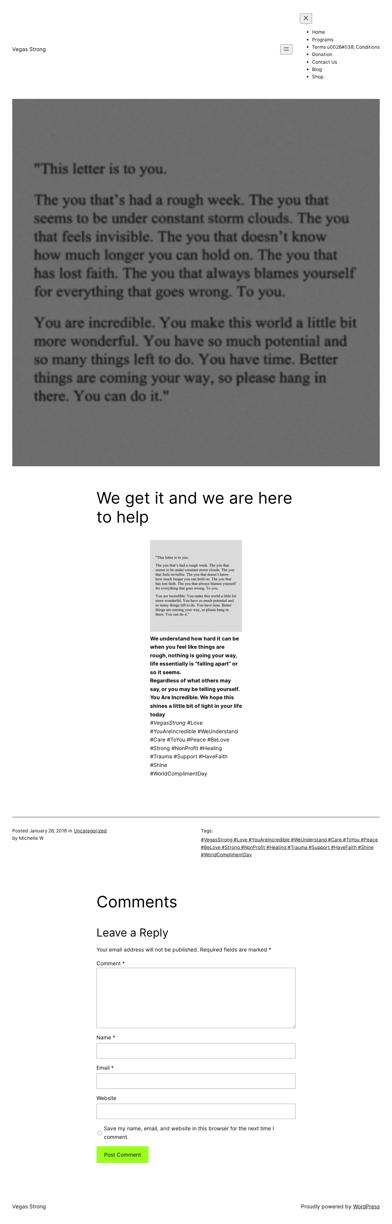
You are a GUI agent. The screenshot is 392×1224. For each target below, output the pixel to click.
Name (105, 1037)
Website (106, 1098)
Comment (110, 963)
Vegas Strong (29, 49)
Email (105, 1067)
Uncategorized (90, 831)
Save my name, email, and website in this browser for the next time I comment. (189, 1132)
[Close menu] (306, 18)
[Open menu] (286, 49)
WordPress (366, 1206)
